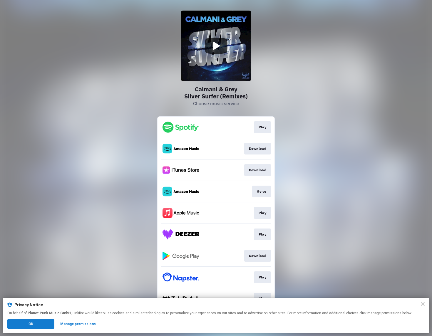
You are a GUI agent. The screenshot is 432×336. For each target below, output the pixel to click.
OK (31, 324)
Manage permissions (78, 324)
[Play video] (216, 46)
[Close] (423, 304)
